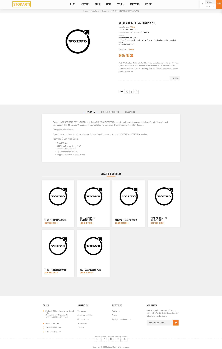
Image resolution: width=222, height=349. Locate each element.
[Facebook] (104, 339)
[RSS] (124, 339)
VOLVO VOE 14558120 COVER (126, 220)
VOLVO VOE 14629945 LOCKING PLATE (159, 219)
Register (211, 6)
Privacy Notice (83, 319)
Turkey (131, 49)
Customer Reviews (84, 315)
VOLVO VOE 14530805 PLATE (90, 270)
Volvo (132, 27)
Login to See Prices (50, 223)
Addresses (116, 311)
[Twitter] (97, 339)
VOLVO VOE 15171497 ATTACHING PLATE (88, 219)
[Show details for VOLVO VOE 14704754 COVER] (58, 196)
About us (80, 327)
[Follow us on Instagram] (118, 339)
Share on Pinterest (136, 92)
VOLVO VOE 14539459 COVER (55, 270)
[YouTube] (111, 339)
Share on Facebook (132, 92)
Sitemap (115, 315)
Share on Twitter (127, 92)
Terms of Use (82, 323)
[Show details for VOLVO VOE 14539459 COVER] (58, 246)
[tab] (90, 112)
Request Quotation (110, 112)
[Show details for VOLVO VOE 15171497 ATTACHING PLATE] (93, 196)
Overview (91, 112)
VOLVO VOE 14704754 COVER (55, 220)
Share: (121, 92)
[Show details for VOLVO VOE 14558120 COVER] (128, 196)
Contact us (81, 311)
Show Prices (126, 55)
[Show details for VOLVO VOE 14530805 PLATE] (93, 246)
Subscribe (176, 322)
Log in (210, 2)
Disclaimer (130, 112)
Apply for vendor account (122, 319)
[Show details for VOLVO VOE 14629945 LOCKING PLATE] (164, 196)
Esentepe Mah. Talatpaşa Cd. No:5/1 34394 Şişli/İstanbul (57, 316)
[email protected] (52, 323)
